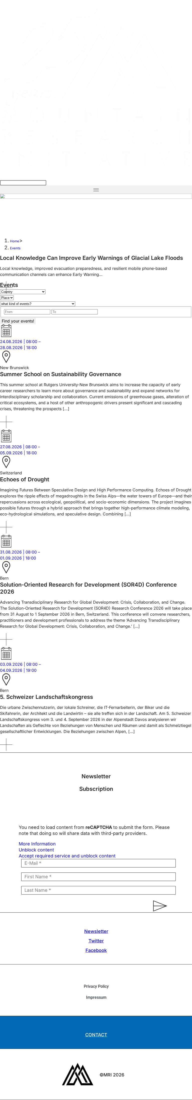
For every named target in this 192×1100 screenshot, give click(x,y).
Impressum (96, 997)
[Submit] (157, 906)
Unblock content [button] (36, 849)
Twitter (96, 940)
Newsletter (96, 931)
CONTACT (96, 1034)
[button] (96, 189)
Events (15, 248)
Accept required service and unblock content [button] (67, 855)
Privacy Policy (96, 986)
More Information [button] (37, 843)
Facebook (96, 950)
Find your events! (18, 320)
